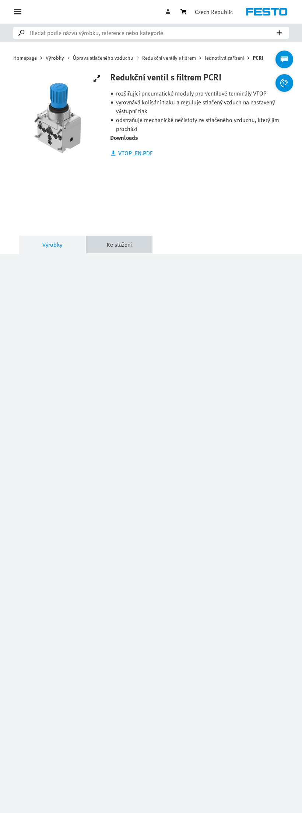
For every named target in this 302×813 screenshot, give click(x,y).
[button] (168, 12)
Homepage (25, 58)
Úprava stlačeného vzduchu (103, 58)
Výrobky (55, 58)
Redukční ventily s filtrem (169, 58)
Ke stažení (119, 244)
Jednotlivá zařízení (224, 58)
